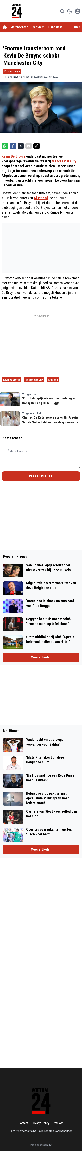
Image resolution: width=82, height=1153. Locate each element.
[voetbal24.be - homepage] (17, 11)
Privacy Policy (40, 1123)
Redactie (17, 76)
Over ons (58, 1123)
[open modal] (77, 11)
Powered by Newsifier (41, 1144)
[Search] (62, 11)
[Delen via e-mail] (28, 146)
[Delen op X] (21, 146)
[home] (4, 27)
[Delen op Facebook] (13, 146)
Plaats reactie (41, 476)
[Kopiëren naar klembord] (36, 146)
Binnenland (55, 27)
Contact (23, 1123)
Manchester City (64, 161)
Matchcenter (19, 27)
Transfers (38, 27)
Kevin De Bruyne (13, 156)
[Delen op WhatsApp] (5, 146)
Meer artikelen (41, 657)
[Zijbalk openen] (4, 11)
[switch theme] (69, 11)
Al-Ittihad (41, 198)
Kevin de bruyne (11, 379)
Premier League (12, 71)
